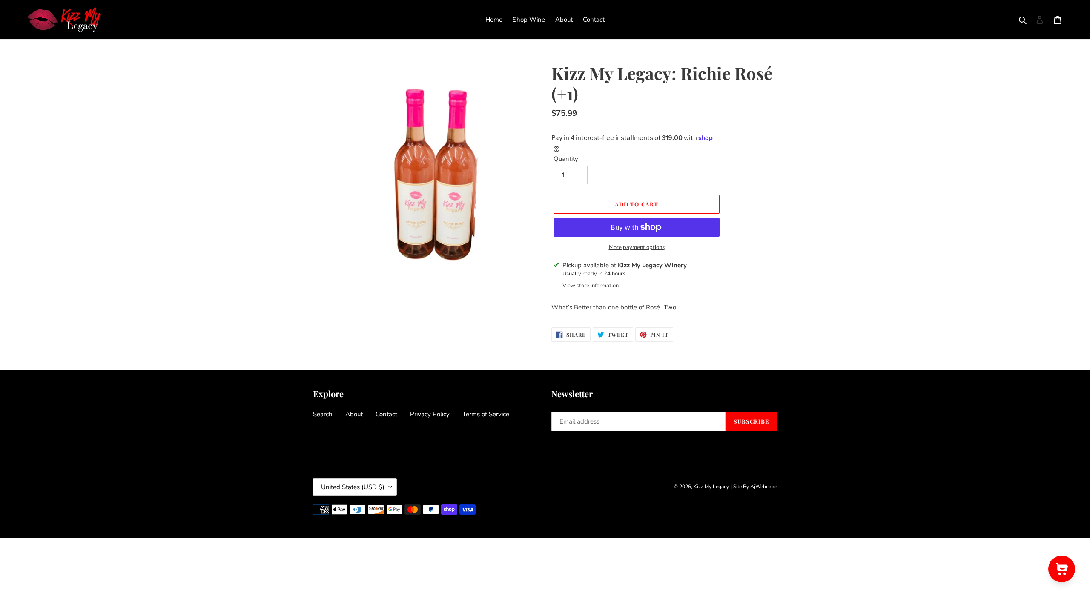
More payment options (637, 247)
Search (323, 414)
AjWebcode (763, 486)
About (354, 414)
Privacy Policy (430, 414)
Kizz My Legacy (711, 486)
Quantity (566, 159)
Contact (386, 414)
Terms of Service (485, 414)
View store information (590, 285)
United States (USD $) (352, 487)
